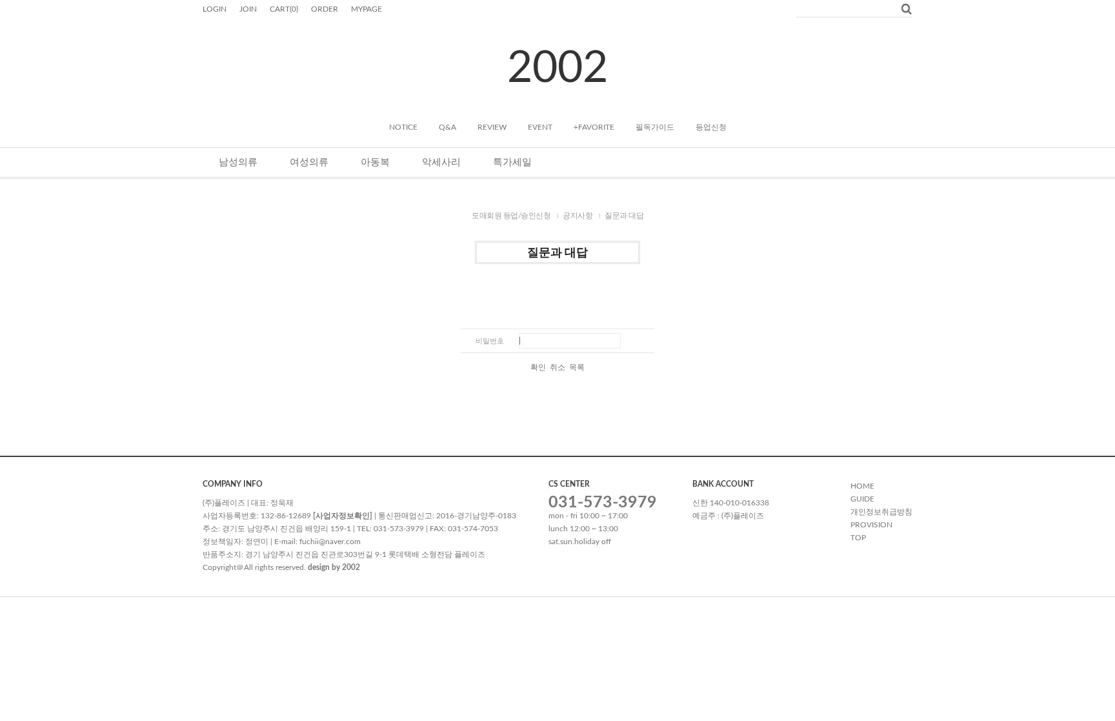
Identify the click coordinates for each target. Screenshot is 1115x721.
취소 (557, 367)
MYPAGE (366, 9)
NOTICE (403, 127)
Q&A (447, 127)
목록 (577, 367)
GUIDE (862, 499)
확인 (538, 367)
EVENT (540, 127)
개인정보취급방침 (881, 512)
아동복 (375, 162)
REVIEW (492, 127)
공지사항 (577, 215)
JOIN (248, 9)
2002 (557, 68)
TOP (858, 538)
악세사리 (441, 162)
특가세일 (512, 162)
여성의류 (309, 162)
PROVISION (871, 525)
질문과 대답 (624, 215)
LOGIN (214, 9)
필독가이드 (655, 127)
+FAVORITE (594, 127)
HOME (862, 486)
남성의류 (238, 162)
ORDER (324, 9)
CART (284, 9)
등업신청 (711, 127)
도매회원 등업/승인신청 (511, 215)
